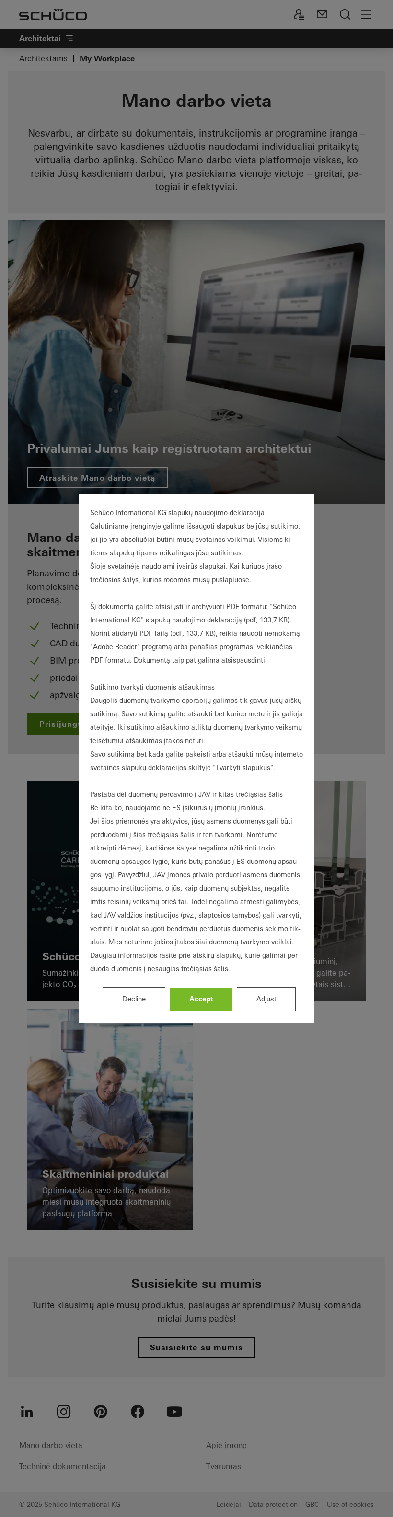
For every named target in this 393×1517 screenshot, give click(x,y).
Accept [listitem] (201, 999)
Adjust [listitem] (266, 999)
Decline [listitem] (134, 999)
